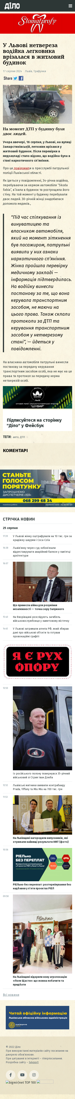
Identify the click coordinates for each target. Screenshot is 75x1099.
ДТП (22, 437)
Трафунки (39, 71)
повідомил (21, 168)
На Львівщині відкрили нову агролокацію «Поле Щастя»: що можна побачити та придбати (40, 980)
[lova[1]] (37, 1028)
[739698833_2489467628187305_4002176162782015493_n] (37, 32)
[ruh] (37, 679)
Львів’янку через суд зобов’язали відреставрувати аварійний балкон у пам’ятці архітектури (41, 551)
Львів (28, 71)
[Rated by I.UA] (45, 1082)
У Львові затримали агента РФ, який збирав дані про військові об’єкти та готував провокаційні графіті (41, 632)
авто (16, 437)
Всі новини (11, 995)
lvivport (33, 1062)
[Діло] (12, 5)
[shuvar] (37, 407)
